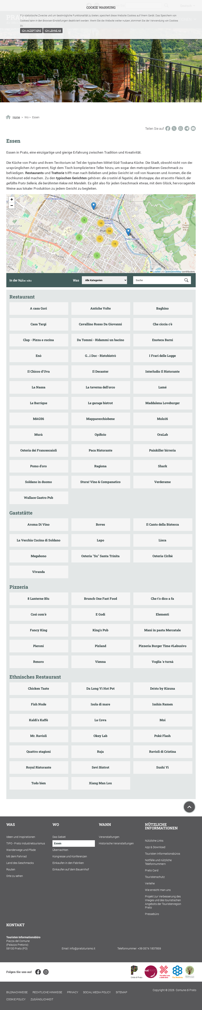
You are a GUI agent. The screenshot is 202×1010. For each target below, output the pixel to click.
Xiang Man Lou (100, 783)
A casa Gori (38, 308)
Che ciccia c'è (162, 324)
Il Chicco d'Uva (38, 371)
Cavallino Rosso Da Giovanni (100, 324)
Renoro (38, 661)
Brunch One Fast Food (100, 598)
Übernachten (60, 850)
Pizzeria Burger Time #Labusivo (162, 646)
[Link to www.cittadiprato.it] (136, 977)
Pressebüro (152, 914)
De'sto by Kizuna (162, 688)
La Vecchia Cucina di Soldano (38, 540)
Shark (162, 466)
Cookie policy (16, 999)
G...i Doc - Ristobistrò (100, 355)
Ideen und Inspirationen (20, 837)
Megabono (38, 556)
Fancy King (38, 630)
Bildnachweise (17, 992)
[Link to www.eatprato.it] (151, 977)
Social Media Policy (97, 992)
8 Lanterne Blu (38, 598)
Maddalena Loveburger (162, 403)
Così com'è (38, 614)
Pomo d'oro (38, 466)
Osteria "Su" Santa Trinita (100, 556)
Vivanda (38, 572)
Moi (163, 720)
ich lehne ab (53, 30)
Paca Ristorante (100, 450)
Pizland (100, 646)
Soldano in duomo (38, 482)
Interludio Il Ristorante (162, 371)
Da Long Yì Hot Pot (100, 688)
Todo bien (38, 783)
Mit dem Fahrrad (16, 856)
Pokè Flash (162, 736)
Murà (38, 434)
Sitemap (121, 992)
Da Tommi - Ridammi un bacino (100, 340)
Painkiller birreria (162, 450)
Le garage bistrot (100, 403)
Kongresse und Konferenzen (69, 856)
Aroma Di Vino (38, 524)
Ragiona (100, 466)
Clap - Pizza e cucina (38, 340)
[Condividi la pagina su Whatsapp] (180, 128)
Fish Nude (38, 704)
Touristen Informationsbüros (162, 853)
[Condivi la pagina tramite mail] (193, 128)
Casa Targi (38, 324)
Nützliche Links (154, 840)
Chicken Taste (38, 688)
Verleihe (150, 883)
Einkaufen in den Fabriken (68, 863)
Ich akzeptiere (31, 30)
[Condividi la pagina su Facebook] (167, 128)
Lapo (100, 540)
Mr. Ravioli (38, 736)
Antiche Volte (100, 308)
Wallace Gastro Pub (38, 497)
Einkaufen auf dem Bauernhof (70, 869)
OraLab (162, 434)
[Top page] (189, 807)
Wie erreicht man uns (158, 890)
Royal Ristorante (38, 767)
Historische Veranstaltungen (116, 843)
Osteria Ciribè (162, 556)
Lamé (162, 387)
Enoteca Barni (162, 340)
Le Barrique (38, 403)
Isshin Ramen (162, 704)
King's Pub (100, 630)
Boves (100, 524)
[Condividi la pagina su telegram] (186, 128)
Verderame (162, 482)
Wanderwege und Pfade (21, 850)
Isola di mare (100, 704)
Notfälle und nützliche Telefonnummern (158, 862)
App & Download (155, 847)
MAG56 (38, 419)
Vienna (100, 661)
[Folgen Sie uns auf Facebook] (38, 972)
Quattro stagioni (38, 751)
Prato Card (151, 870)
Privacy (72, 992)
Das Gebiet (59, 837)
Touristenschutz (155, 877)
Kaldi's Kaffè (38, 720)
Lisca (162, 540)
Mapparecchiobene (100, 419)
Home (16, 117)
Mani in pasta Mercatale (162, 630)
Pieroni (38, 646)
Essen (57, 843)
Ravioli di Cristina (162, 751)
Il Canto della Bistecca (162, 524)
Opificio (100, 434)
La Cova (100, 720)
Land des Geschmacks (20, 863)
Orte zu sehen (14, 876)
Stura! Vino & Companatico (100, 482)
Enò (38, 355)
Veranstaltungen (109, 837)
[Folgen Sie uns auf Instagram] (46, 972)
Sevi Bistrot (100, 767)
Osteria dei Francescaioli (38, 450)
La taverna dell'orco (100, 387)
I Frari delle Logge (162, 355)
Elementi (162, 614)
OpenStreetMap (173, 271)
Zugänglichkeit (42, 999)
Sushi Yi (162, 767)
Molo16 (162, 419)
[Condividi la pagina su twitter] (174, 128)
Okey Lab (100, 736)
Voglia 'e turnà (162, 661)
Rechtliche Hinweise (47, 992)
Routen (10, 869)
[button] (79, 238)
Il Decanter (100, 371)
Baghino (162, 308)
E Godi (100, 614)
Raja (100, 751)
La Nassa (38, 387)
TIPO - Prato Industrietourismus (25, 843)
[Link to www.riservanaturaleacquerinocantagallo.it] (190, 977)
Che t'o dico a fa (162, 598)
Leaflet (156, 271)
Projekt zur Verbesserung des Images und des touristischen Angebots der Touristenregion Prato (163, 901)
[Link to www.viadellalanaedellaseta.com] (165, 977)
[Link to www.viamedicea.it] (177, 977)
